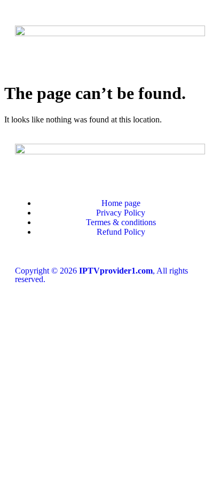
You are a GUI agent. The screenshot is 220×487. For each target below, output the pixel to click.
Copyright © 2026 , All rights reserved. (101, 275)
